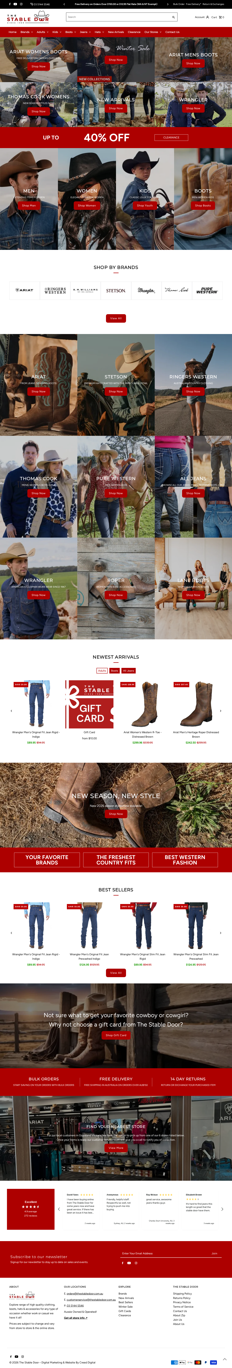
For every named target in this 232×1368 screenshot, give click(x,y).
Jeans (83, 32)
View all (116, 318)
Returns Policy (181, 1298)
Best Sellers (126, 1302)
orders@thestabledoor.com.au (85, 1293)
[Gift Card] (89, 704)
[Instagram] (20, 4)
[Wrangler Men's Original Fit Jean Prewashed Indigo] (89, 926)
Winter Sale (126, 1306)
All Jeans (128, 670)
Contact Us (172, 32)
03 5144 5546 (75, 1305)
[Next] (167, 4)
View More (116, 1148)
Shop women (87, 205)
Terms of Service (183, 1306)
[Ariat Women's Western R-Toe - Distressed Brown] (143, 704)
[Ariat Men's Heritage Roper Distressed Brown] (196, 704)
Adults (41, 32)
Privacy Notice (182, 1302)
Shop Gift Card (116, 1035)
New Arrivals (116, 32)
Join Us (177, 1319)
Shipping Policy (182, 1293)
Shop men (29, 205)
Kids (55, 32)
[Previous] (64, 4)
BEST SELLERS (116, 889)
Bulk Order (179, 4)
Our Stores (151, 32)
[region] (141, 1209)
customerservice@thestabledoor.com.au (91, 1299)
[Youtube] (15, 4)
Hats (98, 32)
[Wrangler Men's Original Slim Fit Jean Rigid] (143, 926)
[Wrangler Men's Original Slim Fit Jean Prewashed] (196, 926)
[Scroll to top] (225, 1359)
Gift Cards (125, 1311)
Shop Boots (203, 205)
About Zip (179, 1315)
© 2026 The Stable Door (24, 1362)
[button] (59, 1209)
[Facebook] (9, 4)
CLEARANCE (171, 137)
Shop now (39, 66)
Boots (69, 32)
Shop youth (145, 205)
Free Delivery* (193, 4)
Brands (25, 32)
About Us (178, 1324)
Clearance (134, 32)
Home (12, 32)
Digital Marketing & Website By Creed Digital (68, 1362)
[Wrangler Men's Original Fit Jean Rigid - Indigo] (36, 704)
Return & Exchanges (213, 4)
